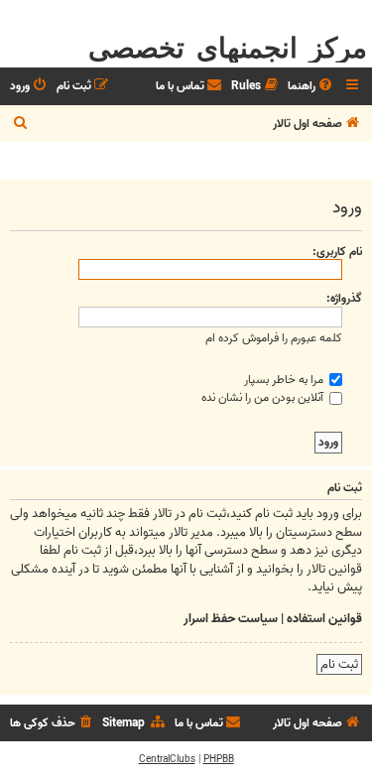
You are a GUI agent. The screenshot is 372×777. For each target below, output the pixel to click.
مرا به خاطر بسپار (285, 379)
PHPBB (218, 759)
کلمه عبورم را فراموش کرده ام (273, 337)
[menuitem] (311, 86)
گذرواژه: (344, 298)
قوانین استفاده (324, 619)
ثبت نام (339, 664)
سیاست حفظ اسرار (231, 619)
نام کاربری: (337, 251)
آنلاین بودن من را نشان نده (263, 397)
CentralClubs (167, 759)
